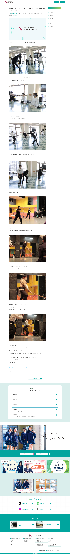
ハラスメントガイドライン (51, 550)
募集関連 (51, 18)
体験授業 (51, 15)
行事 (50, 23)
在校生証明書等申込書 (40, 545)
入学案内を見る (27, 453)
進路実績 (38, 540)
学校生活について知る (27, 538)
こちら (16, 362)
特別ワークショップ (53, 20)
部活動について (26, 541)
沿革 (11, 541)
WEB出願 (51, 541)
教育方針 (12, 540)
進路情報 (51, 26)
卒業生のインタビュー (40, 541)
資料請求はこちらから (42, 453)
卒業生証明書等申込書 (40, 544)
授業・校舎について (26, 540)
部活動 (51, 29)
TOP (10, 13)
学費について (51, 540)
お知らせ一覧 (14, 13)
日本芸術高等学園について (15, 538)
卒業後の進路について (40, 538)
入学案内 (51, 538)
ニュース (51, 10)
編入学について (52, 545)
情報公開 (58, 550)
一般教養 (51, 12)
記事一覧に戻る (35, 378)
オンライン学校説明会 (53, 544)
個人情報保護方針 (42, 550)
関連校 (11, 544)
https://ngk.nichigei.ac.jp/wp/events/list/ (18, 367)
